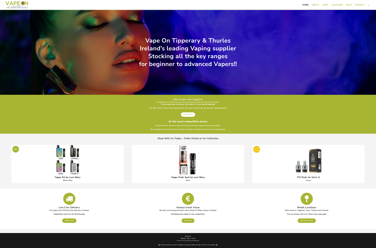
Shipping (183, 238)
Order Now (188, 114)
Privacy (193, 238)
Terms (188, 238)
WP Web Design (195, 240)
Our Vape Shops (306, 220)
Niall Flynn (187, 240)
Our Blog (188, 220)
